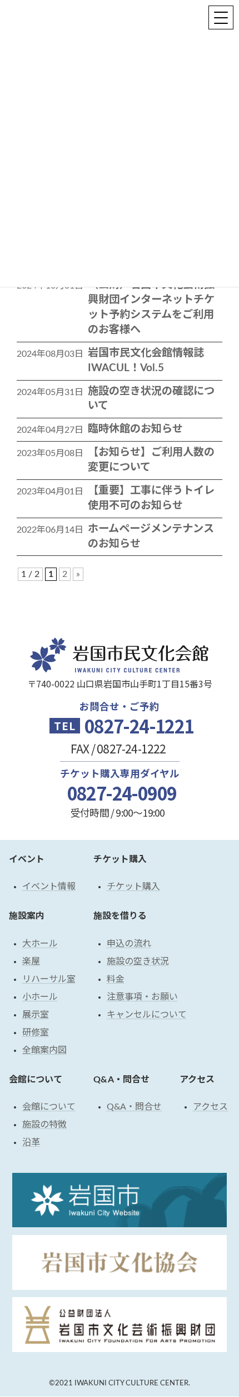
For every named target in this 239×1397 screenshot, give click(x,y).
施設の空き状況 (138, 961)
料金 (116, 979)
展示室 (35, 1014)
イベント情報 (49, 887)
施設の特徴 (44, 1125)
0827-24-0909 (122, 793)
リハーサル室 (49, 979)
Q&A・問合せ (134, 1107)
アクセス (210, 1107)
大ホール (40, 943)
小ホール (40, 997)
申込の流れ (129, 943)
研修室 (35, 1032)
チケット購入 (133, 887)
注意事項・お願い (142, 997)
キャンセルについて (147, 1014)
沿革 (31, 1142)
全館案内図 (44, 1050)
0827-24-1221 (138, 725)
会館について (49, 1107)
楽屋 (31, 961)
